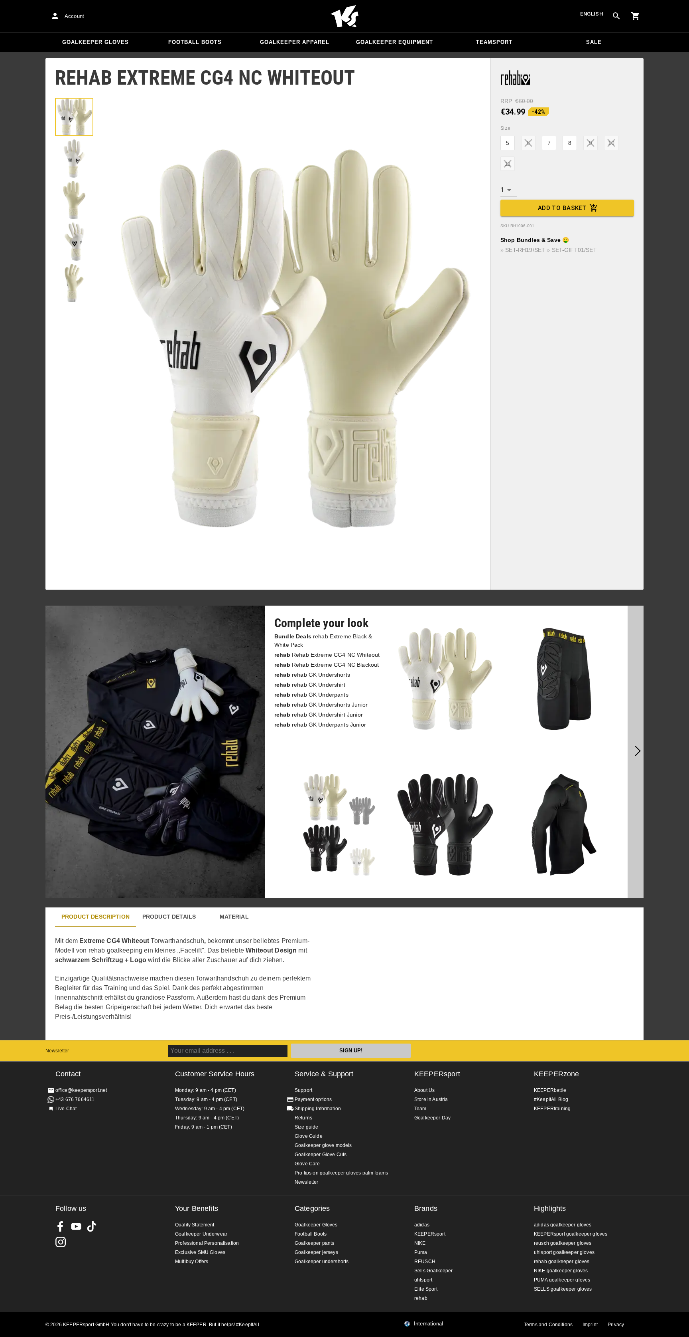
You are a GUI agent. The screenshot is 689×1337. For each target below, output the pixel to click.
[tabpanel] (185, 983)
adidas (421, 1225)
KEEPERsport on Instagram (60, 1242)
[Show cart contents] (636, 16)
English (591, 14)
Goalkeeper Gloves (95, 42)
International (428, 1324)
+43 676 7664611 (74, 1099)
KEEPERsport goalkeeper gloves (570, 1234)
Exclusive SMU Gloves (200, 1252)
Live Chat (66, 1108)
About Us (424, 1090)
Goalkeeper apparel (294, 42)
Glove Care (307, 1164)
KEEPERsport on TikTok (92, 1226)
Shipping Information (318, 1108)
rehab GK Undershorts (312, 674)
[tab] (74, 117)
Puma (420, 1252)
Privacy (616, 1324)
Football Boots (195, 42)
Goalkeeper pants (314, 1243)
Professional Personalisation (207, 1243)
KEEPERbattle (550, 1090)
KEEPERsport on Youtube (76, 1226)
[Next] (636, 752)
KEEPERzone (556, 1074)
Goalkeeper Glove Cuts (320, 1154)
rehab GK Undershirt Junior (318, 714)
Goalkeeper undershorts (321, 1261)
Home (344, 16)
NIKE (420, 1243)
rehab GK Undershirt (309, 684)
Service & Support (324, 1074)
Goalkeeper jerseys (316, 1252)
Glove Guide (309, 1136)
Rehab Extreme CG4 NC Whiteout (327, 655)
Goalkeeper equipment (394, 42)
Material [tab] (234, 916)
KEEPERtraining (552, 1108)
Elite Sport (425, 1289)
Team (420, 1108)
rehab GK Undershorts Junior (321, 704)
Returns (303, 1118)
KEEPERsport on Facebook (60, 1226)
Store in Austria (431, 1099)
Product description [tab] (95, 916)
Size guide (307, 1127)
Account (74, 16)
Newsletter (57, 1051)
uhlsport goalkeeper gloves (564, 1252)
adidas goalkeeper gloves (563, 1225)
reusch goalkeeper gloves (563, 1243)
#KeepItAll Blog (551, 1099)
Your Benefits (196, 1208)
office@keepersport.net (81, 1090)
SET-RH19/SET (525, 250)
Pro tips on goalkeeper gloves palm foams (341, 1173)
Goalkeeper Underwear (201, 1234)
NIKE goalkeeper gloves (561, 1271)
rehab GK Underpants (311, 694)
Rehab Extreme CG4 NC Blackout (326, 665)
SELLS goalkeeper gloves (563, 1289)
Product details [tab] (169, 916)
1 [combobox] (502, 190)
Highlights (550, 1208)
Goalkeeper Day (432, 1118)
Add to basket (562, 208)
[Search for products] (616, 16)
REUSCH (424, 1261)
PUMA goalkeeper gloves (562, 1280)
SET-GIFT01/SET (574, 250)
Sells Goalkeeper (433, 1271)
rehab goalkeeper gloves (561, 1261)
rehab (420, 1298)
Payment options (313, 1099)
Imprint (590, 1324)
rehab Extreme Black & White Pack (323, 640)
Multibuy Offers (191, 1261)
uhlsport (423, 1280)
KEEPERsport (437, 1074)
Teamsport (494, 42)
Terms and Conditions (548, 1324)
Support (303, 1090)
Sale (594, 42)
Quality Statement (195, 1225)
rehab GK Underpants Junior (320, 724)
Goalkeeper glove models (323, 1145)
